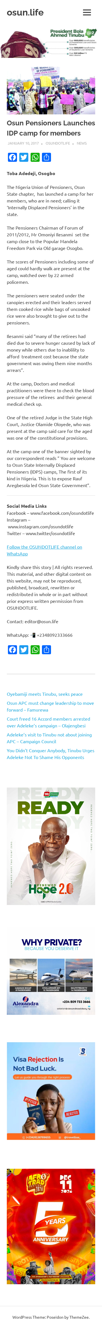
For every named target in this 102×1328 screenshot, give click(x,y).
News (82, 143)
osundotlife (58, 143)
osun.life (25, 12)
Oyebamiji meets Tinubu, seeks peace (45, 694)
